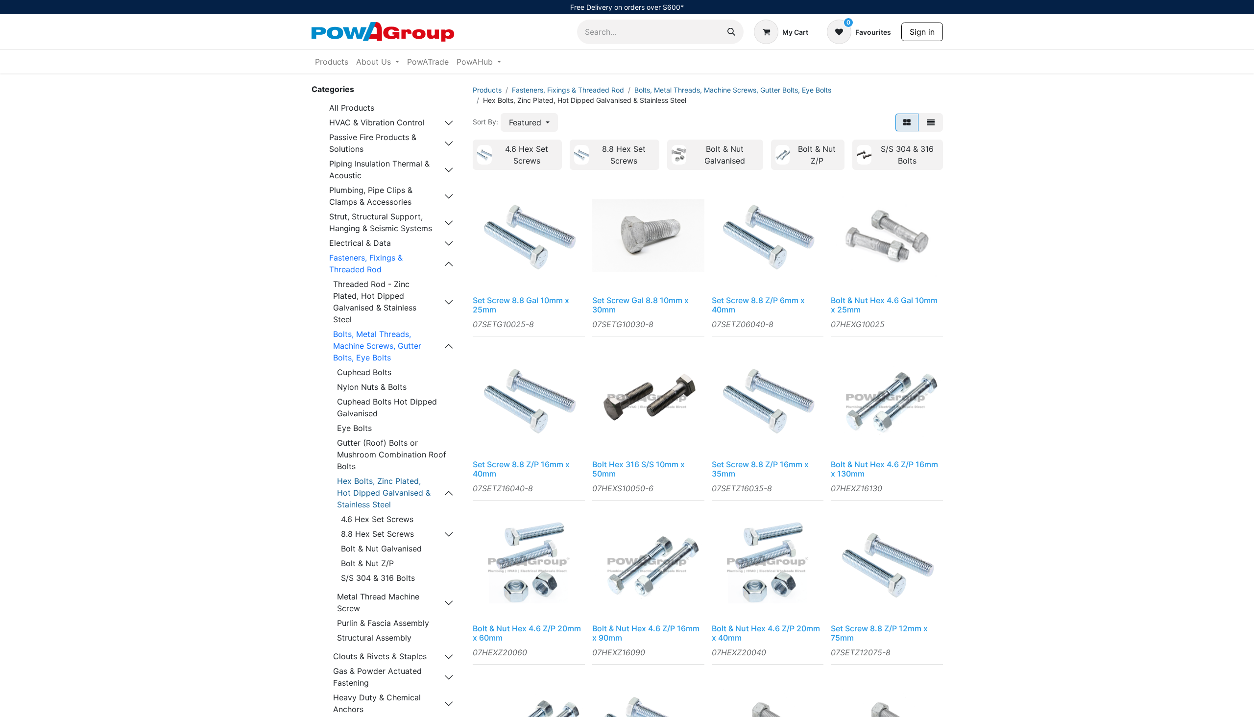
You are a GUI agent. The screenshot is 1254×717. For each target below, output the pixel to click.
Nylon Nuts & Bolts (372, 387)
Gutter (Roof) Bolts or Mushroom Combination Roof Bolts (391, 454)
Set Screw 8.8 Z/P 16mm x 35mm (760, 468)
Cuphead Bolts (364, 372)
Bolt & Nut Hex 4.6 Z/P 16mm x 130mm (884, 468)
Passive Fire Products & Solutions (372, 143)
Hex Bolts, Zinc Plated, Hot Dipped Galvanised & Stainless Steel (384, 492)
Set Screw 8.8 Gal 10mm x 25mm (521, 304)
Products (487, 90)
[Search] (731, 32)
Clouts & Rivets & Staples (380, 656)
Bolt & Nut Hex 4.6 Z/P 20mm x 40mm (766, 633)
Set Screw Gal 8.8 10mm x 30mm (640, 304)
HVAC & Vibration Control (377, 122)
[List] (930, 122)
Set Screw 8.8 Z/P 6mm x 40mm (758, 304)
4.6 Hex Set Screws (377, 519)
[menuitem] (331, 62)
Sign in (922, 32)
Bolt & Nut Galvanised (381, 548)
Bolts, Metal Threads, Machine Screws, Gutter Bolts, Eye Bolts (377, 345)
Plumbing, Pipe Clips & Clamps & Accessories (370, 196)
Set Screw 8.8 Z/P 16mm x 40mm (521, 468)
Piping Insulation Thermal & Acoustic (379, 169)
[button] (529, 122)
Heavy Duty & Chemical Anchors (377, 703)
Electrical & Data (360, 243)
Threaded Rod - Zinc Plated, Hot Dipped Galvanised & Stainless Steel (374, 301)
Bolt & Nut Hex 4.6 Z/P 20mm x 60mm (527, 633)
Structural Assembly (374, 638)
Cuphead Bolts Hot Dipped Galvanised (387, 407)
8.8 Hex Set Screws (377, 534)
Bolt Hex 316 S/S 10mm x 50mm (638, 468)
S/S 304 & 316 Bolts (378, 578)
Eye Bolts (354, 428)
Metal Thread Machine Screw (378, 602)
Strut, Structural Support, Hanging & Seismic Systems (380, 222)
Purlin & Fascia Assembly (383, 623)
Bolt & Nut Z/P (367, 563)
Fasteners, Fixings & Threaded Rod (366, 263)
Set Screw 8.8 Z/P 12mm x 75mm (879, 633)
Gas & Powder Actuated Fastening (377, 677)
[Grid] (907, 122)
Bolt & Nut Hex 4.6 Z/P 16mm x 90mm (645, 633)
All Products (351, 108)
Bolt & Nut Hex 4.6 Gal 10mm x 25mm (884, 304)
